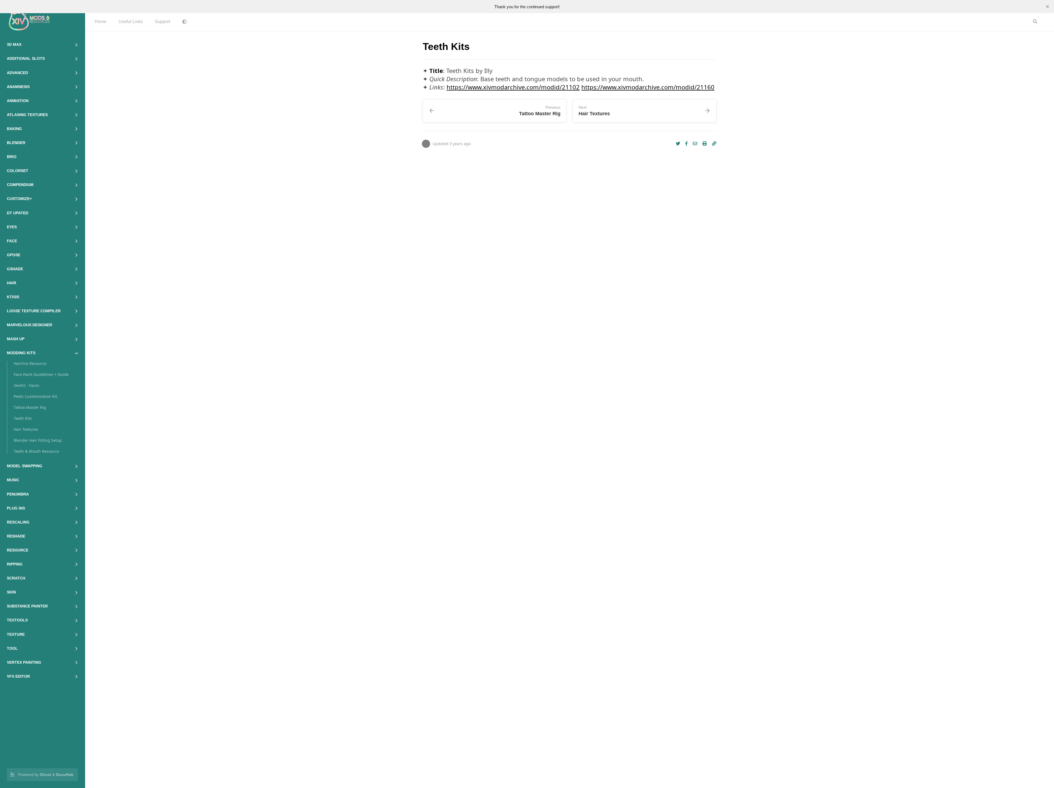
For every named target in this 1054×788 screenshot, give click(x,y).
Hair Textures (26, 429)
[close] (1047, 6)
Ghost (45, 774)
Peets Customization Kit (35, 396)
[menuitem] (100, 22)
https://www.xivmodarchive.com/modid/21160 (647, 87)
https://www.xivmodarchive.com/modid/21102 (513, 87)
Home (100, 21)
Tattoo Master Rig (30, 407)
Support (162, 21)
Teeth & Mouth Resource (36, 451)
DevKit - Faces (26, 385)
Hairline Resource (30, 363)
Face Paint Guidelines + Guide (41, 374)
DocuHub (65, 774)
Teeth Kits (23, 418)
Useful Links (131, 21)
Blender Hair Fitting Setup (38, 440)
